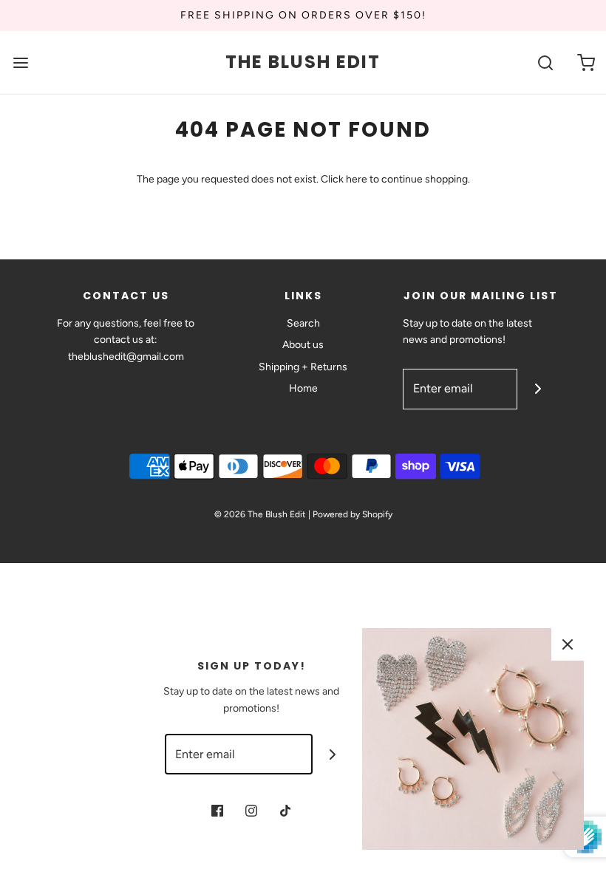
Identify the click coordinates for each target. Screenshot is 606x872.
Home (303, 388)
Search (303, 323)
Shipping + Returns (303, 367)
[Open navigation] (20, 62)
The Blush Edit (303, 62)
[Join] (537, 389)
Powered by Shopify (352, 514)
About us (303, 344)
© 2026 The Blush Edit (260, 514)
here (356, 179)
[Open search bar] (545, 62)
